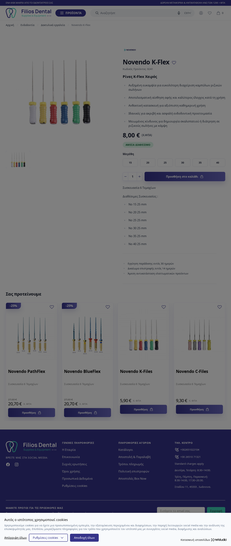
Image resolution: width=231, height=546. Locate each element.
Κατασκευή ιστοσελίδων (195, 539)
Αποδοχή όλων (84, 538)
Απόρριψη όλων (15, 538)
